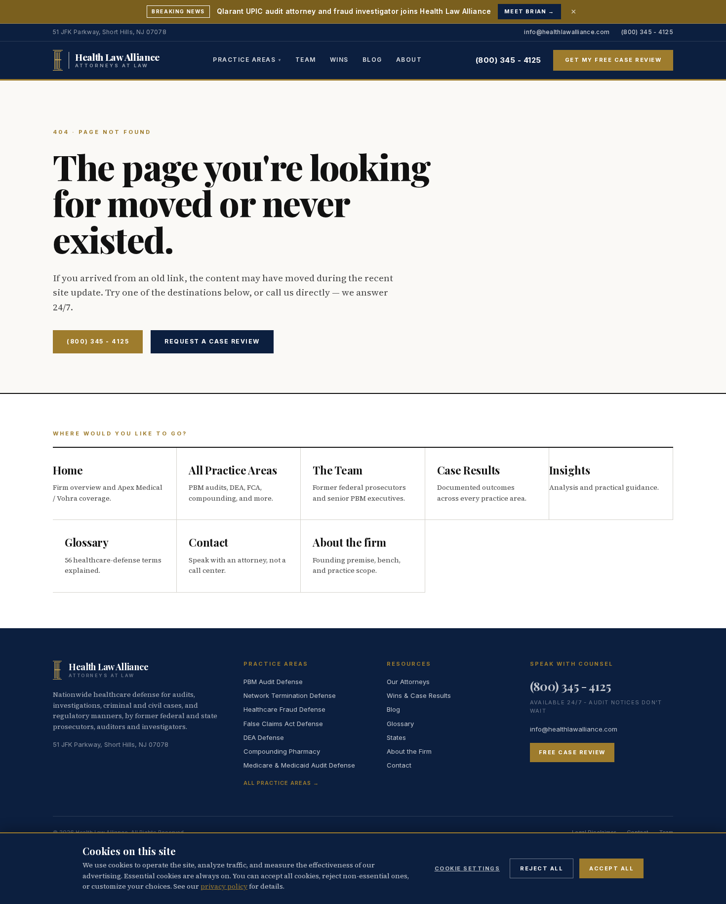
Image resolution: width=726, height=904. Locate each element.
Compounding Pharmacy (281, 751)
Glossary (400, 724)
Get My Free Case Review (613, 59)
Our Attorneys (408, 682)
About (409, 59)
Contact (399, 765)
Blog (372, 59)
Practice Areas (244, 59)
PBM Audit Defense (273, 682)
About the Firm (409, 751)
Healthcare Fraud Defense (284, 709)
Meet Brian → (529, 11)
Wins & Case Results (419, 695)
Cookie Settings (467, 868)
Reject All (541, 868)
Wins (339, 59)
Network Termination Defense (289, 695)
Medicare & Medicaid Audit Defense (299, 765)
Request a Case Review (212, 341)
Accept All (611, 868)
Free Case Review (572, 752)
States (396, 737)
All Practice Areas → (281, 782)
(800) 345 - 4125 (647, 32)
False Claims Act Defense (283, 724)
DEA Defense (263, 737)
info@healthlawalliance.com (566, 32)
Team (305, 59)
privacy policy (224, 886)
